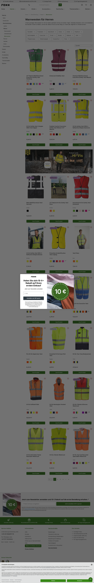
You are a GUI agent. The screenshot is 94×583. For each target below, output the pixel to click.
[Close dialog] (72, 276)
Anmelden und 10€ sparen (33, 298)
